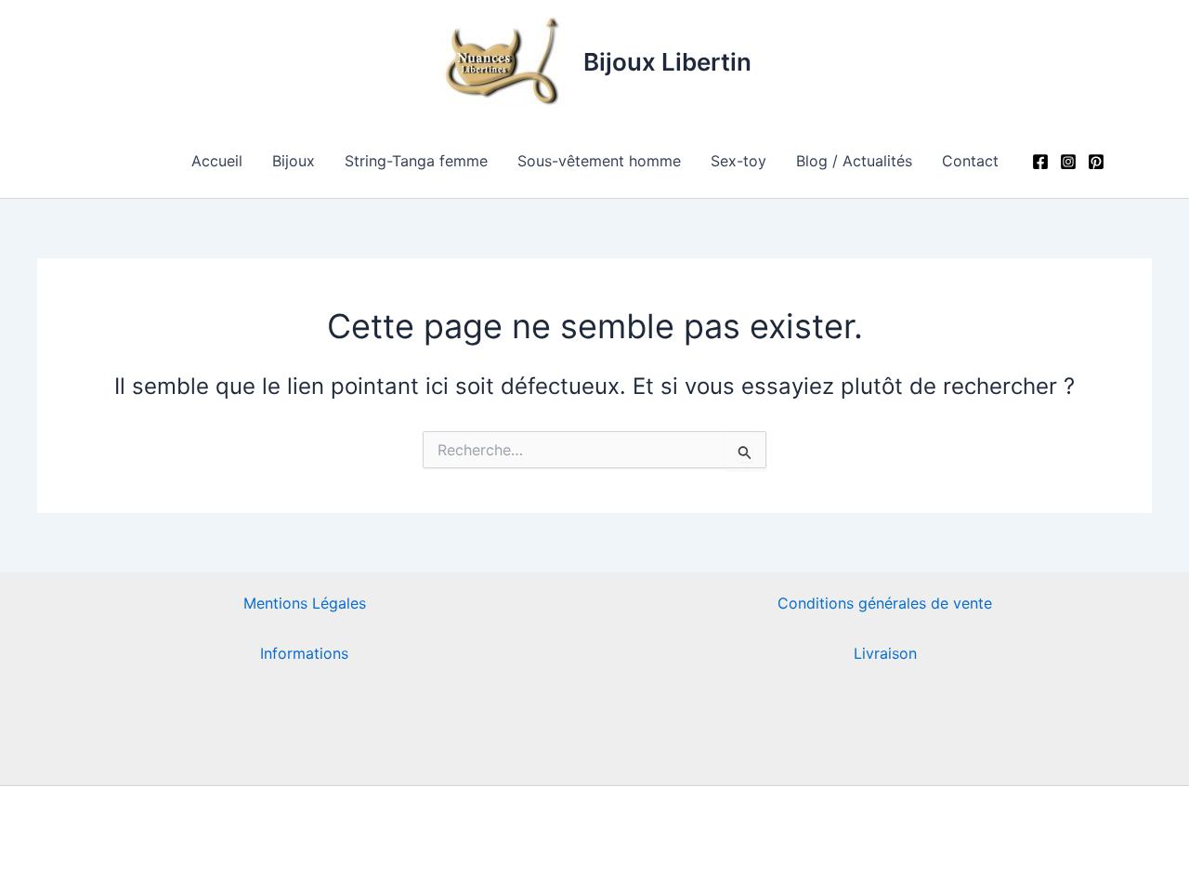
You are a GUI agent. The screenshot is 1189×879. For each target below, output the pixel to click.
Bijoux (293, 160)
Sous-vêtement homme (599, 160)
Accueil (216, 160)
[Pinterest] (1096, 161)
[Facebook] (1040, 161)
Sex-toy (738, 160)
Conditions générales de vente (884, 603)
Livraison (885, 653)
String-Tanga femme (416, 160)
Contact (970, 160)
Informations (304, 653)
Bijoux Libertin (667, 61)
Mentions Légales (304, 603)
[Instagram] (1068, 161)
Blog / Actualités (854, 160)
